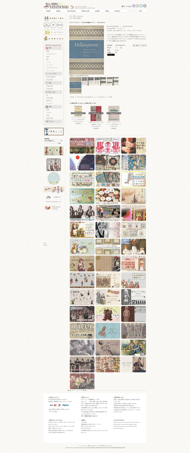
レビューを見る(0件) (99, 97)
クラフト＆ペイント (52, 67)
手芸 (50, 48)
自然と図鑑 (49, 98)
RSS (44, 243)
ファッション (50, 70)
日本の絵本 (49, 89)
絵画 (47, 115)
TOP (70, 16)
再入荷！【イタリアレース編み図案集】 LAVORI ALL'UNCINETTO (96, 124)
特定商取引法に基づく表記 (106, 445)
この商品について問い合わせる (77, 97)
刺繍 (47, 51)
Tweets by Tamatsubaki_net (53, 201)
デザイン (49, 112)
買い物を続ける (89, 97)
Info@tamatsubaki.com (90, 426)
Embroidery (80, 16)
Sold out (51, 121)
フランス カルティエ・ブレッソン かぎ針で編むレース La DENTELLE (114, 124)
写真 (47, 110)
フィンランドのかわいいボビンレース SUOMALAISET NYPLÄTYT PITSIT (78, 119)
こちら (55, 411)
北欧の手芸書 (77, 18)
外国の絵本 (49, 86)
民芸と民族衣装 (50, 77)
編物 (47, 57)
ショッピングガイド (82, 445)
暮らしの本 (52, 92)
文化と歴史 (49, 79)
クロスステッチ (50, 54)
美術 (50, 106)
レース (48, 62)
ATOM (45, 245)
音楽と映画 (49, 118)
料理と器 (49, 100)
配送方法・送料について (93, 445)
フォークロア (53, 73)
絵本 (50, 83)
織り (47, 59)
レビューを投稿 (108, 97)
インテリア (49, 103)
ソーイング (49, 65)
